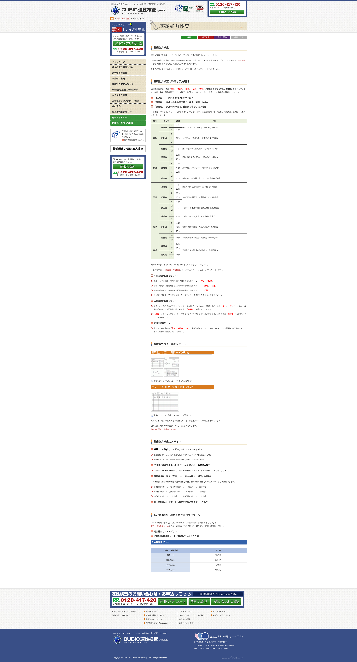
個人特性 (241, 60)
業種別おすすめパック (128, 84)
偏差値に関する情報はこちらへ (163, 429)
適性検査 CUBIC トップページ (128, 61)
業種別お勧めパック (180, 328)
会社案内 (128, 106)
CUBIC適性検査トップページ (124, 611)
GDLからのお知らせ (128, 112)
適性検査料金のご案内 (155, 615)
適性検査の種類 (123, 19)
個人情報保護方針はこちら (134, 140)
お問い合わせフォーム (160, 526)
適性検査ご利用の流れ (128, 67)
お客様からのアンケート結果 (128, 100)
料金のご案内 (128, 78)
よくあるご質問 (128, 95)
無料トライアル (128, 117)
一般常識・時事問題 (172, 270)
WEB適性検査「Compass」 (157, 623)
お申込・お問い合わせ (128, 123)
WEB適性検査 (128, 89)
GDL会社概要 (184, 619)
